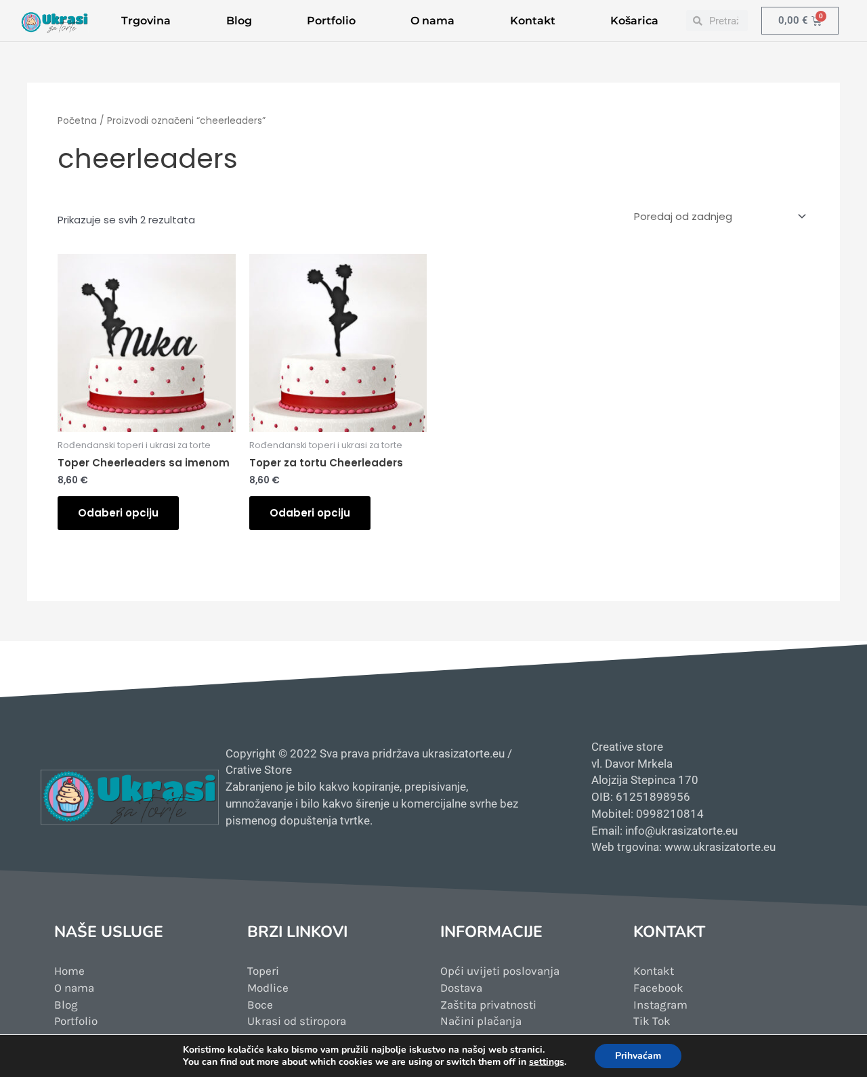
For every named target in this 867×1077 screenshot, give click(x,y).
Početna (77, 120)
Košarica (634, 20)
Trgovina (146, 20)
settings (546, 1062)
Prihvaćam (638, 1055)
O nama (432, 20)
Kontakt (532, 20)
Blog (239, 20)
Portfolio (331, 20)
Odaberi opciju (118, 513)
